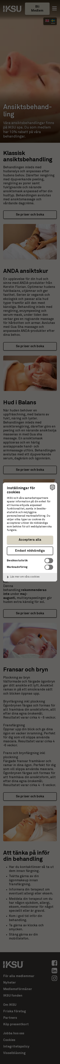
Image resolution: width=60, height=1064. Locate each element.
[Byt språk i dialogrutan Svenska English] (52, 488)
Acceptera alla (30, 539)
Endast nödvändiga (30, 550)
